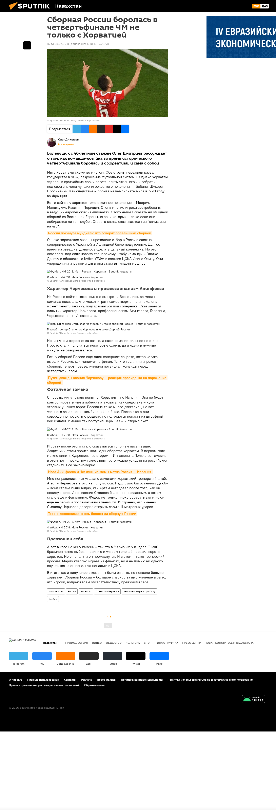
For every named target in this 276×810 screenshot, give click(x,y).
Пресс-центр (191, 642)
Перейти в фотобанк (88, 120)
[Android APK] (253, 699)
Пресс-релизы (106, 679)
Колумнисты (56, 591)
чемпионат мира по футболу (139, 591)
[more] (27, 45)
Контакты (70, 679)
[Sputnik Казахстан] (31, 11)
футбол (53, 598)
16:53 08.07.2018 (58, 44)
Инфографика (167, 642)
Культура (133, 642)
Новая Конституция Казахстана (229, 642)
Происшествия (76, 642)
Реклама (86, 679)
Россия (72, 591)
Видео (97, 642)
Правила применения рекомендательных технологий (44, 685)
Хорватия (86, 591)
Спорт (148, 642)
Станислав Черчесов (107, 591)
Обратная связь (94, 685)
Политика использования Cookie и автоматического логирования (210, 679)
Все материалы (66, 144)
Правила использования (43, 679)
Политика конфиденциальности (142, 679)
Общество (114, 642)
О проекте (15, 679)
